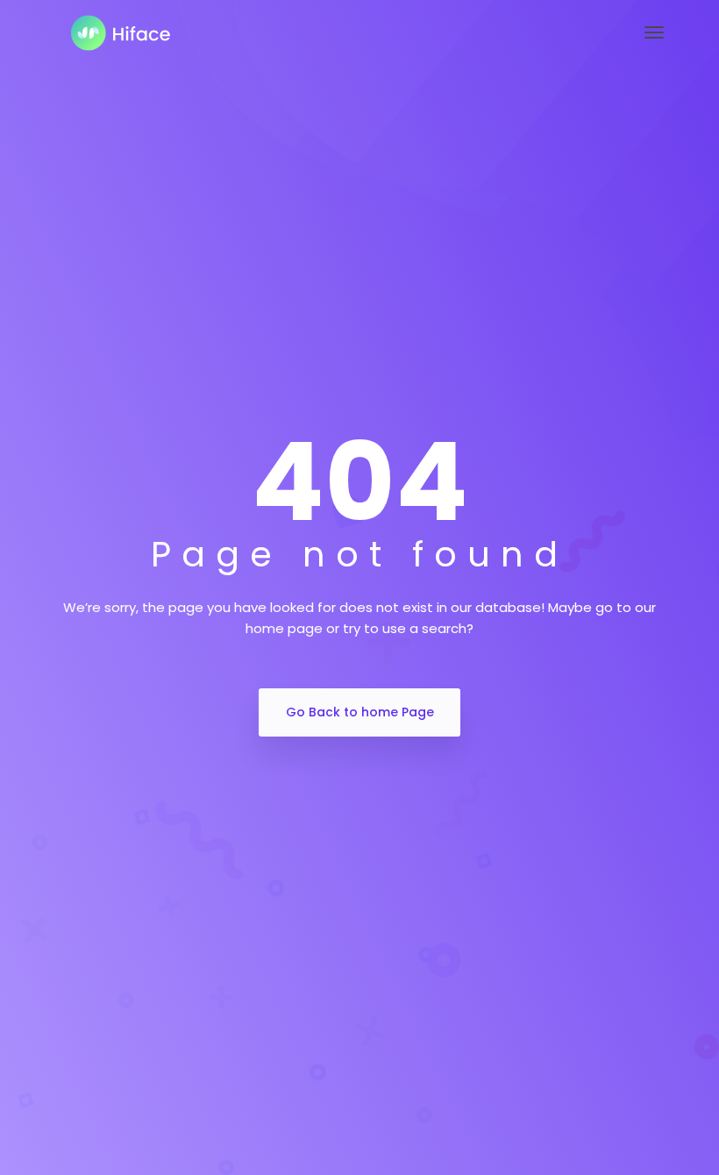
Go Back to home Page (360, 712)
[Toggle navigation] (654, 32)
